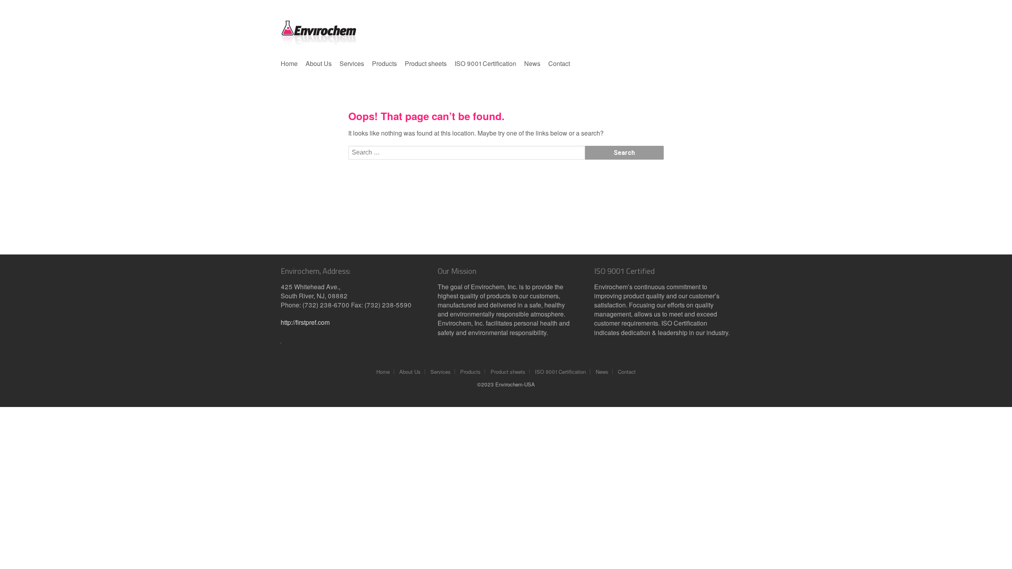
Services (352, 63)
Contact (559, 63)
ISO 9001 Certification (485, 63)
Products (384, 63)
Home (289, 63)
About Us (319, 63)
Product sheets (426, 63)
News (532, 63)
